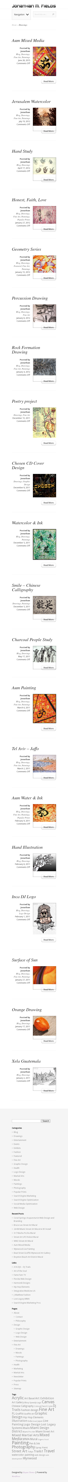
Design (17, 1325)
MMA (26, 1439)
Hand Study (22, 151)
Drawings (25, 54)
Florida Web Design (22, 1279)
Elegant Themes (29, 1472)
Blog (18, 54)
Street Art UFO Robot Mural (26, 1237)
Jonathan (25, 51)
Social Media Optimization (25, 1204)
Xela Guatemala (26, 1061)
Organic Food (43, 1439)
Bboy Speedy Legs (32, 1402)
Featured (18, 266)
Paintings (26, 57)
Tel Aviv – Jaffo (25, 748)
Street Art (19, 1451)
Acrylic (18, 1397)
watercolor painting (23, 1454)
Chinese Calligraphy (23, 1406)
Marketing (18, 1368)
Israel (35, 1421)
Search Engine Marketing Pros (27, 1303)
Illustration (19, 1420)
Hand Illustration (27, 847)
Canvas (48, 1401)
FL (13, 1413)
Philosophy (21, 1321)
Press (16, 1384)
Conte (50, 1406)
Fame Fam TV (20, 1275)
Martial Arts (19, 1176)
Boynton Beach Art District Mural (28, 1257)
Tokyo (30, 1451)
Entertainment (20, 1140)
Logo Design (24, 913)
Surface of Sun (25, 960)
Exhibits (17, 1148)
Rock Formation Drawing (26, 349)
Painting (20, 1443)
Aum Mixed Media (28, 40)
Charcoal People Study (32, 639)
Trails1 (38, 1451)
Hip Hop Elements (22, 1287)
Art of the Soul (20, 1271)
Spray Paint (41, 1447)
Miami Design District (30, 1429)
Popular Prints (23, 219)
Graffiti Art (29, 1414)
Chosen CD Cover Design (28, 465)
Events (16, 1144)
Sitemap (17, 1388)
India (30, 1421)
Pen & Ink (34, 1443)
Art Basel (29, 1398)
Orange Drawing (27, 1009)
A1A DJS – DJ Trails (22, 1267)
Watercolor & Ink (27, 522)
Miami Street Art (45, 1431)
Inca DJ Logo (24, 896)
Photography (20, 1188)
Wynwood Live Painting (24, 1249)
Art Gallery (18, 1402)
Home (14, 24)
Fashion (17, 1152)
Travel (49, 1451)
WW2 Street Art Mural (23, 1241)
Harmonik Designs (22, 1283)
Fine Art (17, 57)
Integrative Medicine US (24, 1291)
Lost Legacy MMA (22, 1299)
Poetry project (24, 401)
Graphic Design (26, 483)
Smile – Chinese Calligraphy (26, 587)
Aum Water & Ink (27, 798)
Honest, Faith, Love (29, 199)
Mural (33, 1439)
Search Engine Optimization (26, 1200)
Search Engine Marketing (25, 1196)
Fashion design (29, 1410)
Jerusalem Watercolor (31, 101)
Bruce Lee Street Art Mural (25, 1225)
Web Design (19, 1208)
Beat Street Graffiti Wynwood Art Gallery (32, 1253)
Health (16, 1168)
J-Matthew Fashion (22, 1295)
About (16, 1313)
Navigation (19, 14)
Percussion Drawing (30, 298)
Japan (40, 1421)
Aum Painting (24, 687)
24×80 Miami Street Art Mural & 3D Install (32, 1229)
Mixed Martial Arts (25, 1435)
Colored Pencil (40, 1406)
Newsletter (19, 1376)
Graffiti (19, 1413)
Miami (26, 1428)
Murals (17, 1180)
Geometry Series (26, 249)
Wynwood (30, 1458)
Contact (19, 1317)
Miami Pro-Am (29, 1432)
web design (39, 1455)
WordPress (16, 1476)
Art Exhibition (44, 1398)
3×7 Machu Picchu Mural (24, 1233)
